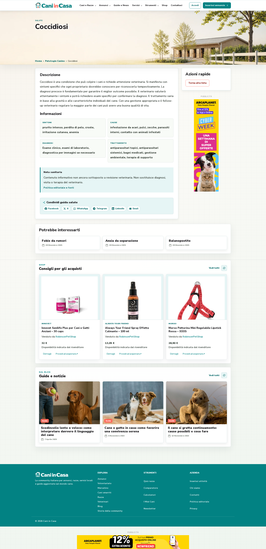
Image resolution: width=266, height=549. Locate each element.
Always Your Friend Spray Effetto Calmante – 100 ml (127, 329)
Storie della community (110, 510)
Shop (164, 5)
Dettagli (47, 354)
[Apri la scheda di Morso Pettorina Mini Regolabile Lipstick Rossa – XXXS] (196, 297)
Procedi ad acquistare (67, 354)
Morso (172, 323)
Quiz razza (149, 481)
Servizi (136, 5)
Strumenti (150, 5)
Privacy (193, 508)
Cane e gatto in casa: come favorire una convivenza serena (132, 429)
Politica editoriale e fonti (59, 187)
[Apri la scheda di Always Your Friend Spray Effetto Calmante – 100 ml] (133, 297)
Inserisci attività (198, 481)
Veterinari (103, 501)
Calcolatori (150, 494)
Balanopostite (180, 241)
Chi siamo (195, 488)
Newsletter (150, 508)
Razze (101, 497)
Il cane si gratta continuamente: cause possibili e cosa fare (192, 429)
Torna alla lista (197, 82)
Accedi (195, 5)
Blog (100, 506)
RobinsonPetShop (66, 336)
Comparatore (151, 488)
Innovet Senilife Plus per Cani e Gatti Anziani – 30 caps (65, 329)
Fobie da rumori (54, 241)
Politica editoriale (199, 501)
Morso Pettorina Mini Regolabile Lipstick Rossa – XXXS (195, 329)
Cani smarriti (104, 492)
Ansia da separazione (121, 241)
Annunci (103, 5)
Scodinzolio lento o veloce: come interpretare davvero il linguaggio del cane (67, 431)
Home (38, 60)
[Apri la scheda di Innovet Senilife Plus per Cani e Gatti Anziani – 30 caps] (69, 297)
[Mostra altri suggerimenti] (224, 268)
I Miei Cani (149, 501)
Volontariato (104, 483)
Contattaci (176, 5)
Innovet (46, 323)
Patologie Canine (55, 60)
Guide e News (121, 5)
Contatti (194, 494)
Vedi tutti (214, 267)
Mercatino (103, 488)
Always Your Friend (117, 323)
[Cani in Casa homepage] (54, 5)
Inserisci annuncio (215, 5)
